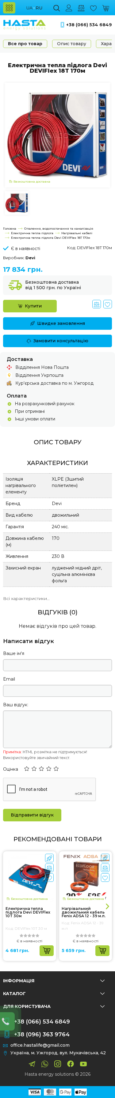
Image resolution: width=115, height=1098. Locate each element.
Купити (33, 306)
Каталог (14, 993)
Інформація (18, 981)
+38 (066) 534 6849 (89, 25)
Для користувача (27, 1006)
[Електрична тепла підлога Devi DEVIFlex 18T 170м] (57, 134)
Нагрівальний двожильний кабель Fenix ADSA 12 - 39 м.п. (83, 912)
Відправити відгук (32, 815)
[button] (26, 769)
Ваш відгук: (15, 704)
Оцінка (10, 769)
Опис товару (71, 43)
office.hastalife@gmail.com (40, 1045)
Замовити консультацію (60, 341)
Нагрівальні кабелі (76, 233)
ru (39, 8)
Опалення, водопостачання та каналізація (58, 229)
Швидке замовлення (61, 323)
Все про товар (25, 43)
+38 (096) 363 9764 (42, 1034)
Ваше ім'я (13, 653)
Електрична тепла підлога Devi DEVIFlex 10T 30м (28, 912)
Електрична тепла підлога (32, 233)
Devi (30, 257)
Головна (9, 229)
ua (29, 8)
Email (9, 679)
